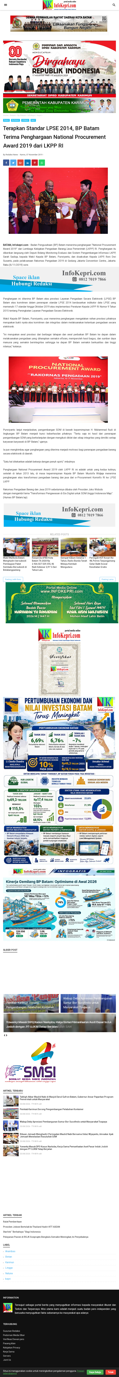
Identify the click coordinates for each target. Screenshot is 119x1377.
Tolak (110, 1372)
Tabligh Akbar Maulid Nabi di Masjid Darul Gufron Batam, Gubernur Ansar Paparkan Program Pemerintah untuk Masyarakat (66, 1098)
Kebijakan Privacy (11, 1347)
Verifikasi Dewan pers (13, 1339)
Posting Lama (107, 579)
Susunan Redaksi (11, 1331)
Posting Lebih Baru (13, 579)
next (6, 1035)
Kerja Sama (8, 1351)
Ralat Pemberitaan (12, 1221)
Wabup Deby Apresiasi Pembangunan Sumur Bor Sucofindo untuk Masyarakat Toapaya (63, 1121)
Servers (7, 1356)
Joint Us (7, 1360)
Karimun (9, 1262)
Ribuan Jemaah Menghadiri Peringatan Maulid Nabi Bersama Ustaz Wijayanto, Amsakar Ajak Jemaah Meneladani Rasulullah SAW (66, 1135)
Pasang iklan (9, 1343)
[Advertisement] (59, 1184)
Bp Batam (15, 120)
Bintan (8, 1256)
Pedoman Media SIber (14, 1335)
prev (4, 1035)
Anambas (10, 1251)
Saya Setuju (95, 1372)
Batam (6, 120)
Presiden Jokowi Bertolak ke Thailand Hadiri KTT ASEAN (31, 1227)
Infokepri (25, 120)
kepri (33, 120)
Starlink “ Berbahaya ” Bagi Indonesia (22, 1232)
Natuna (9, 1273)
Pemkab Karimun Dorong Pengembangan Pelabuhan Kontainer (52, 1109)
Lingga (9, 1267)
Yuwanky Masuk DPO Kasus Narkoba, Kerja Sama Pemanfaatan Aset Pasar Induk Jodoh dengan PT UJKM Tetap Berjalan (64, 1147)
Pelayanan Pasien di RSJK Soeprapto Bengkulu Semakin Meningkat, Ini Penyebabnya (45, 1237)
